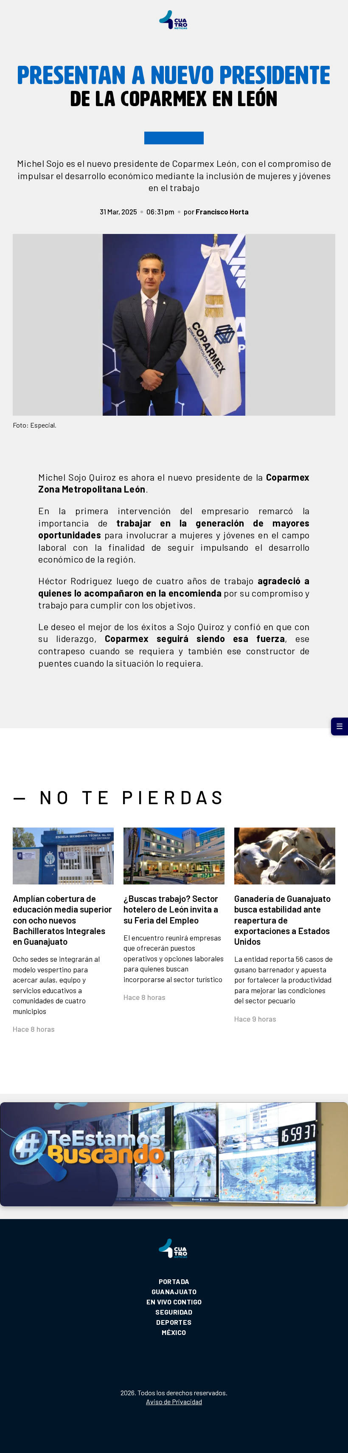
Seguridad (174, 1312)
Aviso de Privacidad (174, 1401)
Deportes (173, 1322)
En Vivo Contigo (174, 1302)
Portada (174, 1281)
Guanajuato (174, 1291)
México (174, 1332)
